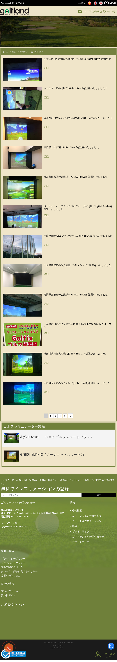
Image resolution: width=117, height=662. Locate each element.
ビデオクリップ (80, 531)
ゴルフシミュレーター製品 (86, 515)
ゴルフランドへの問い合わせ (88, 536)
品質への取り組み (11, 575)
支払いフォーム (9, 591)
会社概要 (77, 510)
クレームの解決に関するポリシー (19, 571)
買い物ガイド (8, 595)
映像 (74, 526)
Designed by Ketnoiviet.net (56, 648)
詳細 (46, 67)
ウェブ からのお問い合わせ (99, 11)
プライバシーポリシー (13, 558)
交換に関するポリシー (13, 567)
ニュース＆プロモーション (86, 521)
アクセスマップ (80, 541)
